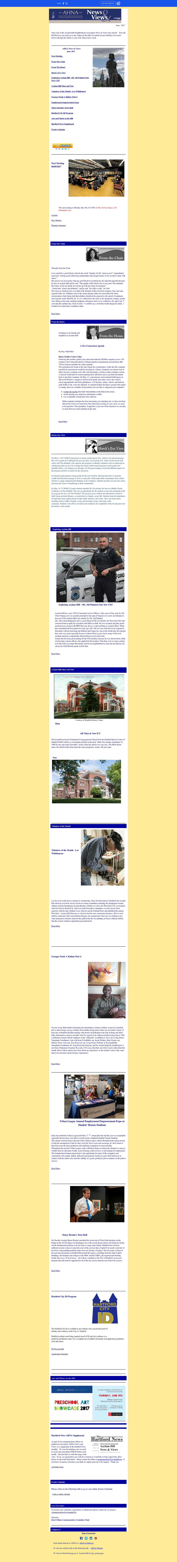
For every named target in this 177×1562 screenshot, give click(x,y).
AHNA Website (97, 1548)
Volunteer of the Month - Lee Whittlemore (68, 91)
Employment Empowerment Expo (65, 102)
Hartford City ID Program (62, 113)
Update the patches (70, 391)
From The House (58, 67)
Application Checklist (59, 1354)
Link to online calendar (61, 1494)
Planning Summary (58, 225)
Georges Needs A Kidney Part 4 (64, 96)
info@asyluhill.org (87, 1543)
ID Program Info (57, 1349)
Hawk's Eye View (58, 72)
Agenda (54, 215)
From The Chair (58, 61)
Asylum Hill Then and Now (62, 86)
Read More (55, 313)
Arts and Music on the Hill (62, 118)
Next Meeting (56, 56)
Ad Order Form (57, 1467)
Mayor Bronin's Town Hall (62, 107)
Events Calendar (58, 129)
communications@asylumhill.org (109, 1459)
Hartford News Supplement (62, 123)
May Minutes (56, 220)
